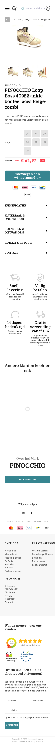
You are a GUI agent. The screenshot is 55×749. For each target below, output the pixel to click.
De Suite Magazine (9, 562)
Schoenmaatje (39, 564)
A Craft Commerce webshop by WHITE (27, 741)
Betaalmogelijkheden (43, 554)
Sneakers (35, 20)
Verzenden (12, 725)
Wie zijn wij (10, 550)
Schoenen (17, 20)
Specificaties (16, 205)
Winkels (9, 567)
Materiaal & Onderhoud (15, 217)
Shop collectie (27, 479)
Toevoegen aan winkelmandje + (27, 176)
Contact (12, 252)
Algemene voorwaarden (11, 587)
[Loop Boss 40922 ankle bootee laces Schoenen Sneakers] (27, 38)
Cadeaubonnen (13, 571)
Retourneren (39, 561)
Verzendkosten (40, 550)
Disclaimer (10, 592)
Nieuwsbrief (11, 554)
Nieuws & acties (13, 557)
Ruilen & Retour (18, 242)
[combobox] (31, 8)
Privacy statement (10, 597)
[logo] (14, 8)
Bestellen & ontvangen (14, 231)
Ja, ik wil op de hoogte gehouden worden (28, 717)
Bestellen (37, 557)
